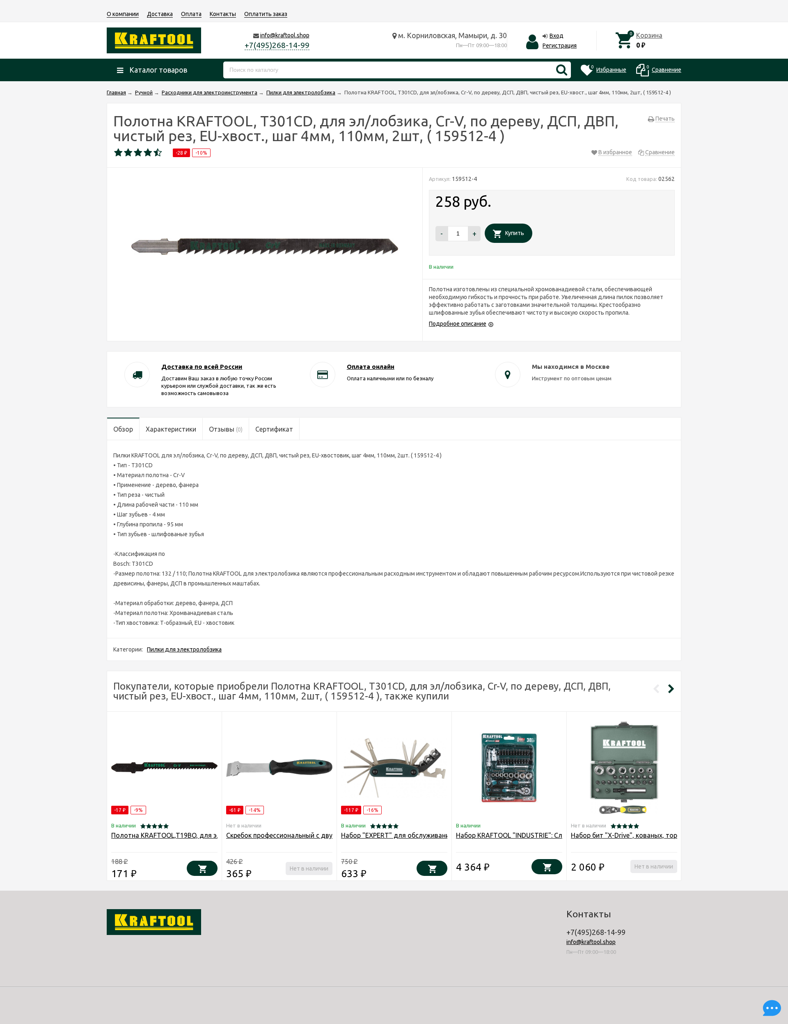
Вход (557, 35)
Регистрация (560, 45)
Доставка (160, 14)
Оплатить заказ (265, 14)
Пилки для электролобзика (184, 649)
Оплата (191, 14)
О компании (123, 14)
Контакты (223, 14)
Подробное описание (457, 323)
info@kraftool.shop (284, 35)
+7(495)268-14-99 (277, 45)
